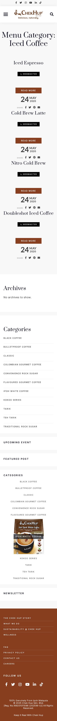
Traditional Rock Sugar (20, 426)
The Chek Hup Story (17, 618)
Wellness (10, 635)
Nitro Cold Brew (28, 163)
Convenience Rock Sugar (21, 373)
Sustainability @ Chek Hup (22, 629)
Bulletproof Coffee (17, 347)
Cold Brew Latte (28, 113)
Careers (9, 664)
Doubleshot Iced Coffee (29, 213)
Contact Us (12, 658)
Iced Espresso (29, 63)
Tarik (7, 409)
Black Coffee (13, 338)
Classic (9, 356)
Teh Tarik (10, 417)
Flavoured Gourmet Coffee (22, 382)
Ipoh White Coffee (16, 391)
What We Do (12, 624)
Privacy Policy (14, 653)
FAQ (6, 647)
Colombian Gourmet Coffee (22, 364)
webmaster (30, 74)
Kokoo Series (12, 400)
